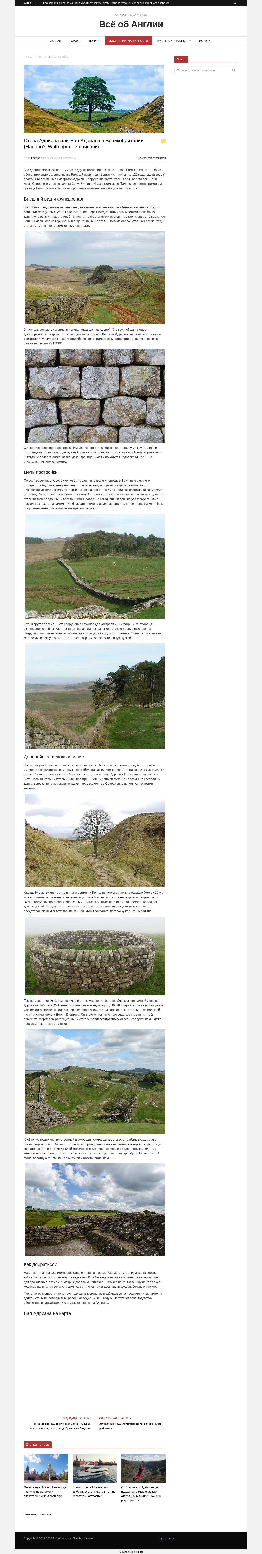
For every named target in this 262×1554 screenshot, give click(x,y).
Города (75, 40)
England (35, 158)
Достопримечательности (128, 40)
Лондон (95, 40)
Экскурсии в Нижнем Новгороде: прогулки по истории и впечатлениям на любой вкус (45, 1492)
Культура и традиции (172, 40)
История (205, 40)
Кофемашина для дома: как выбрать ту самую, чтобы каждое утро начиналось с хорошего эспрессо (106, 2)
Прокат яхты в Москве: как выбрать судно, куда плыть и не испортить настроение (94, 1492)
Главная (55, 40)
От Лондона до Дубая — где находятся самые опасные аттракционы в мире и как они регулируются (141, 1494)
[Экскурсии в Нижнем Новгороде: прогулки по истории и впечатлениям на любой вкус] (46, 1468)
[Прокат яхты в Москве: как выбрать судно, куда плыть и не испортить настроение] (95, 1468)
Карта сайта (166, 1538)
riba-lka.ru (136, 1551)
